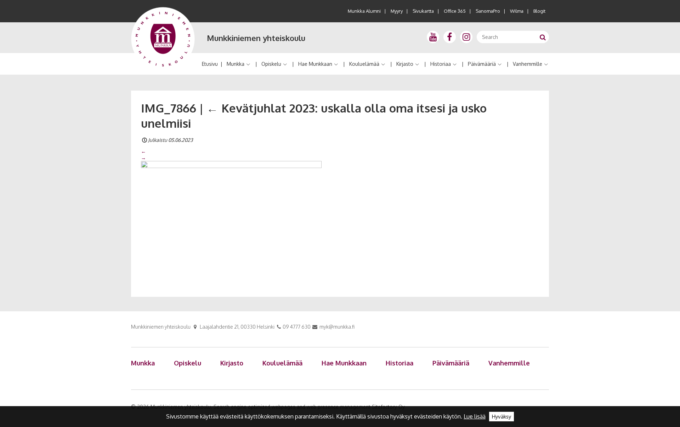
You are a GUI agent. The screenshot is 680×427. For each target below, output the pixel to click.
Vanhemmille (527, 64)
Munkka (235, 64)
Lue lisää (475, 416)
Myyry (397, 11)
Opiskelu (271, 64)
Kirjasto (404, 64)
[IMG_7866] (231, 220)
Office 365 (455, 11)
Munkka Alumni (364, 11)
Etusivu (210, 64)
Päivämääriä (482, 64)
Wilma (516, 11)
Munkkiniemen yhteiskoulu (256, 38)
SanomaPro (488, 11)
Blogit (539, 11)
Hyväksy (501, 416)
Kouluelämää (364, 64)
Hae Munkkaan (315, 64)
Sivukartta (423, 11)
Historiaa (440, 64)
